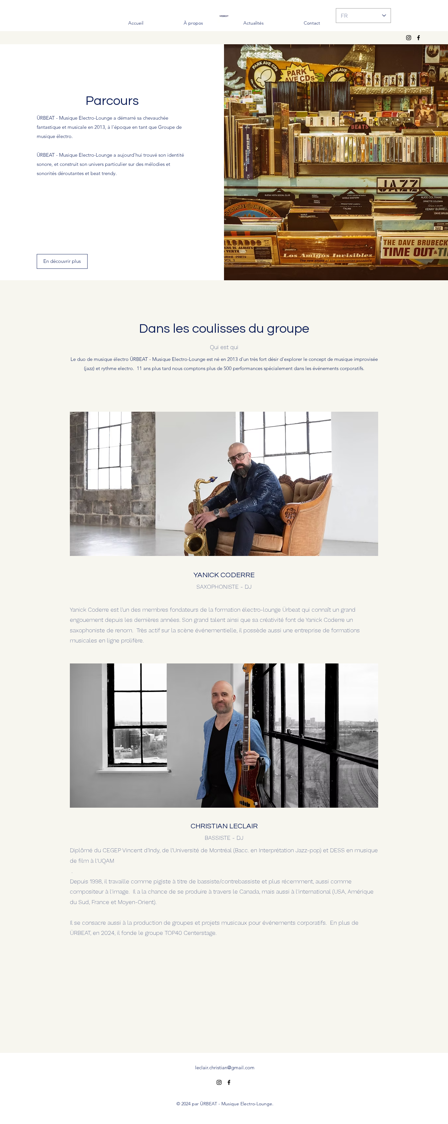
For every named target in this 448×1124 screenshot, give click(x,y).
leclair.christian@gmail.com (225, 1067)
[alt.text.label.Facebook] (418, 37)
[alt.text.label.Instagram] (408, 37)
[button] (62, 261)
